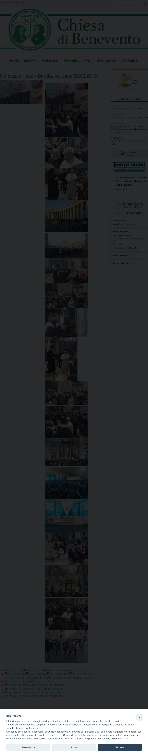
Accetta (120, 747)
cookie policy (110, 738)
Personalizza (28, 747)
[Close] (139, 717)
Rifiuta (74, 747)
